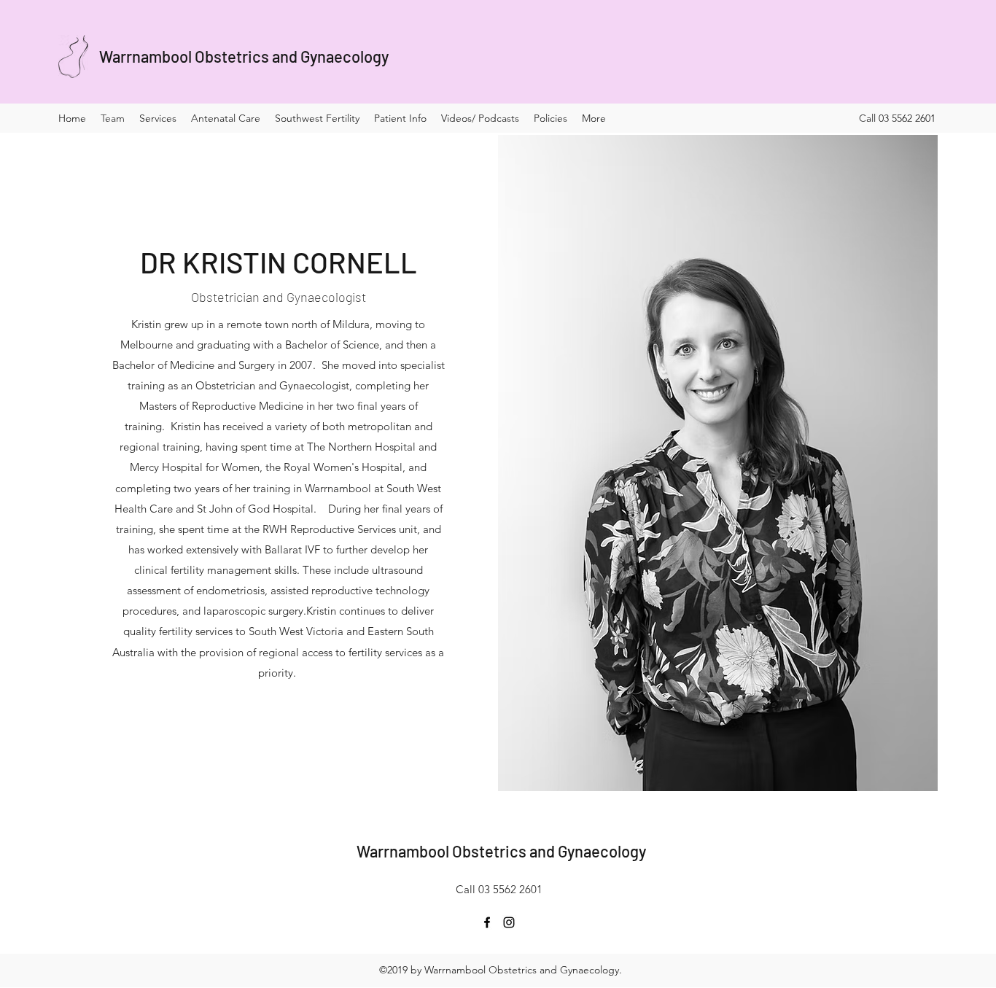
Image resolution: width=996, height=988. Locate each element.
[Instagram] (509, 922)
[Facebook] (487, 922)
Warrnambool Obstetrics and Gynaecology (244, 56)
